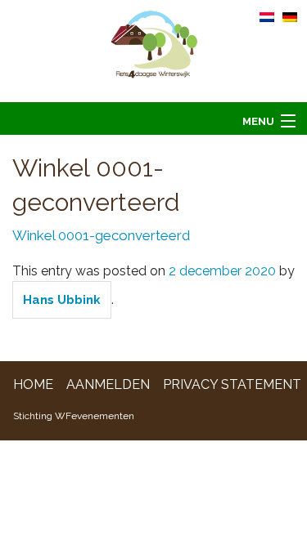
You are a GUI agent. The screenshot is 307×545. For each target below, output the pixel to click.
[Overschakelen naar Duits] (289, 16)
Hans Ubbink (62, 300)
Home (33, 384)
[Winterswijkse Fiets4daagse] (153, 50)
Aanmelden (108, 384)
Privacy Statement (232, 384)
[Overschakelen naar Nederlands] (266, 16)
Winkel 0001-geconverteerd (101, 235)
